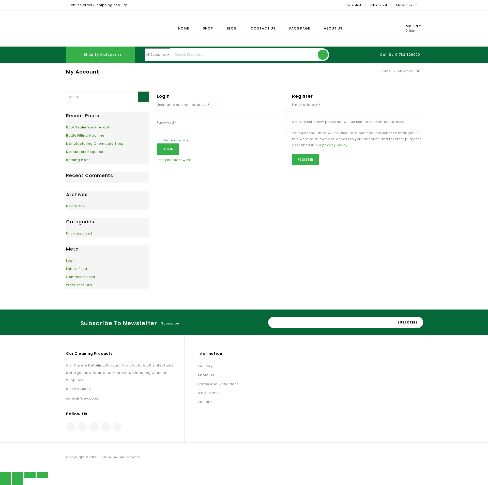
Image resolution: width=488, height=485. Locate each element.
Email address (306, 104)
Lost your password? (175, 160)
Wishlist (354, 5)
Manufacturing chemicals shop (95, 143)
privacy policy (335, 145)
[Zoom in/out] (42, 475)
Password (167, 122)
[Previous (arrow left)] (5, 481)
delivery (205, 366)
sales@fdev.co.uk (82, 398)
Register (305, 159)
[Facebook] (70, 426)
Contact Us (263, 28)
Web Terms (208, 392)
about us (205, 375)
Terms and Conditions (218, 383)
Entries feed (76, 269)
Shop (208, 28)
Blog (232, 28)
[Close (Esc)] (5, 475)
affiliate (204, 401)
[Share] (17, 475)
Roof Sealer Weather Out (87, 127)
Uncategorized (79, 233)
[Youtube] (117, 426)
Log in (167, 149)
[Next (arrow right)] (17, 481)
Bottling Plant (78, 160)
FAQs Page (299, 28)
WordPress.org (79, 285)
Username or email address (183, 104)
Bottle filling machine (85, 135)
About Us (333, 28)
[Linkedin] (93, 426)
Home (183, 28)
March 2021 (76, 206)
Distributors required (84, 152)
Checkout (378, 5)
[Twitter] (82, 426)
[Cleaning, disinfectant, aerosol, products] (96, 28)
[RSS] (105, 426)
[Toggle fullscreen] (30, 475)
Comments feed (80, 277)
